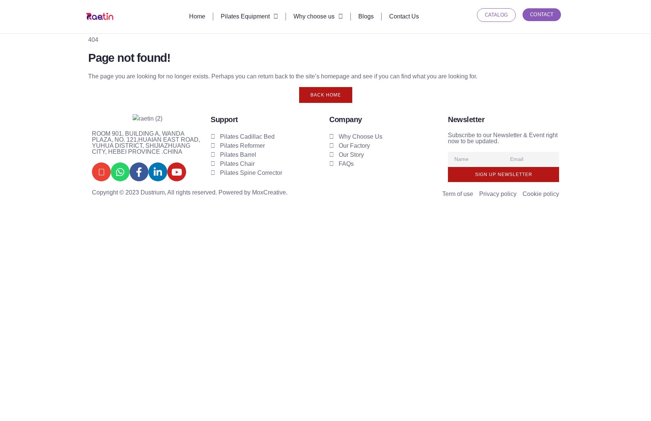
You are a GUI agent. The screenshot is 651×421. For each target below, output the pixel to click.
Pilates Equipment (245, 16)
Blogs (366, 16)
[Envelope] (101, 171)
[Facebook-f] (139, 171)
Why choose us (314, 16)
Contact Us (404, 16)
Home (197, 16)
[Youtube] (176, 171)
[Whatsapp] (120, 171)
